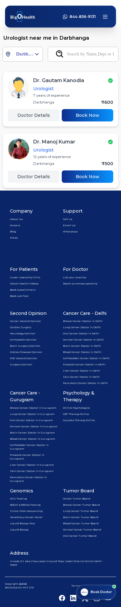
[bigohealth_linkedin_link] (73, 598)
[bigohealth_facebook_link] (62, 598)
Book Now (87, 115)
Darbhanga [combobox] (25, 53)
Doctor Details (33, 115)
